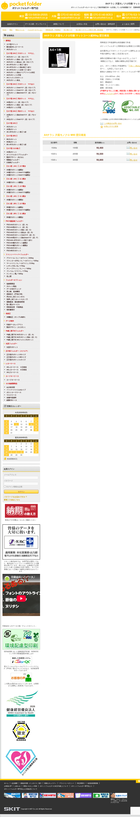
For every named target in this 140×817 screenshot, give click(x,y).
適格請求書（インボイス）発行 (30, 783)
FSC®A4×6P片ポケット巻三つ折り (19, 240)
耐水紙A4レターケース (15, 47)
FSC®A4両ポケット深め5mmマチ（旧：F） (23, 238)
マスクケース (11, 395)
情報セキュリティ (50, 783)
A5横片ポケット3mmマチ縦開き (18, 192)
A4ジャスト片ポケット (15, 78)
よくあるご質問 (128, 24)
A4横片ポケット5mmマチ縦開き (18, 175)
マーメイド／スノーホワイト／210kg (20, 263)
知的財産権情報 (93, 783)
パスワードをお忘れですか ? (15, 496)
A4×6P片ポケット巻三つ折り (17, 65)
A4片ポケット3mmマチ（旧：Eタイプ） (21, 88)
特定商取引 (81, 783)
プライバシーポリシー (66, 783)
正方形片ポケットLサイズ (16, 360)
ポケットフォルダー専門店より (81, 786)
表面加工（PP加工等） (15, 294)
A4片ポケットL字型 (14, 75)
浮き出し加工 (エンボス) (15, 297)
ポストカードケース (14, 392)
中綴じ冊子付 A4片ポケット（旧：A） (21, 335)
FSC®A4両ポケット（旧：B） (18, 227)
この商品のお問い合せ (113, 123)
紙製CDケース (12, 400)
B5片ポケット (12, 139)
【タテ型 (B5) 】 (12, 135)
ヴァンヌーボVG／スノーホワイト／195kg (22, 261)
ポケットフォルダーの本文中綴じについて (54, 786)
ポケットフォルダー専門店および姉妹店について (20, 789)
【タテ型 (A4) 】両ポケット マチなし (20, 98)
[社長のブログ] (119, 797)
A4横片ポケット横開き (15, 182)
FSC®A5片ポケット (14, 248)
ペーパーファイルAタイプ (16, 390)
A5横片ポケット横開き (15, 200)
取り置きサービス (13, 304)
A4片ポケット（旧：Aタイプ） (18, 57)
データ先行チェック (14, 289)
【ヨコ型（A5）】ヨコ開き (16, 196)
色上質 (9, 276)
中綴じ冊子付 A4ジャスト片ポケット (20, 340)
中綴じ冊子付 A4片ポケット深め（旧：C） (22, 337)
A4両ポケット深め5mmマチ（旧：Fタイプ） (21, 116)
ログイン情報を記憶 (14, 486)
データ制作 (10, 321)
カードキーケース (12, 376)
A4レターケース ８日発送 (17, 370)
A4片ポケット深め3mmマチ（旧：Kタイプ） (21, 94)
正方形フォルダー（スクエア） (17, 351)
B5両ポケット (12, 142)
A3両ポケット (12, 152)
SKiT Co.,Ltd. (33, 809)
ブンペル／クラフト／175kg (17, 271)
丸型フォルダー (11, 343)
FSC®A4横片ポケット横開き (17, 245)
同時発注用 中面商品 (15, 307)
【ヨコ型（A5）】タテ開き (16, 186)
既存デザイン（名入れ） (16, 157)
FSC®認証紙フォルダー (14, 221)
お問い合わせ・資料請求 (105, 24)
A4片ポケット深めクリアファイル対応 (21, 72)
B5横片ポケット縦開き (15, 207)
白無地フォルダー (13, 162)
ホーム (6, 783)
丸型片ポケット (12, 347)
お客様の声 (8, 786)
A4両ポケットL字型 (14, 107)
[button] (109, 107)
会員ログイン (12, 24)
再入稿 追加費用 (13, 291)
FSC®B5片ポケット (14, 251)
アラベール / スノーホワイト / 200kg (20, 258)
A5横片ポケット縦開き (15, 190)
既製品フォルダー (13, 160)
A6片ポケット (12, 49)
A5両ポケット (12, 129)
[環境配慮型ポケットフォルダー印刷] (21, 649)
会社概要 (14, 783)
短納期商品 (11, 284)
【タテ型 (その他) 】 (13, 148)
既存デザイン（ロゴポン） (16, 327)
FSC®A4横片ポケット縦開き (17, 243)
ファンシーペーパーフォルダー (17, 254)
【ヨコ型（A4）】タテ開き (16, 166)
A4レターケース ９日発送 (17, 367)
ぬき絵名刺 (11, 387)
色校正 (8, 313)
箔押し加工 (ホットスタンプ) (17, 299)
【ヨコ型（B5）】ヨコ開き (16, 213)
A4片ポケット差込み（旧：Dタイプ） (20, 62)
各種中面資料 (11, 398)
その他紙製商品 (11, 383)
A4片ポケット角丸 (13, 80)
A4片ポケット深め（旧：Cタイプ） (20, 59)
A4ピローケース (12, 372)
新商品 (8, 40)
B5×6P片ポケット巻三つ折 (16, 144)
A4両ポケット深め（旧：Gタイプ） (20, 105)
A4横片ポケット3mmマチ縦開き (18, 172)
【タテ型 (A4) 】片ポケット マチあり (20, 84)
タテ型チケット (12, 44)
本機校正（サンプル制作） (16, 317)
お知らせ (17, 786)
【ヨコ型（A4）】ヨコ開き (16, 178)
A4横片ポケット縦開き (15, 170)
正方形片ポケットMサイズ (16, 357)
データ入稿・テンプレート (35, 24)
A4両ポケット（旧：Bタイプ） (18, 102)
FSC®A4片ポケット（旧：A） (18, 225)
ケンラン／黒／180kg (15, 274)
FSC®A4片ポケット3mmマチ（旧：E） (21, 235)
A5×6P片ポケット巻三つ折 (16, 132)
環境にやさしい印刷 (30, 786)
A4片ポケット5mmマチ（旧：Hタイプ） (21, 90)
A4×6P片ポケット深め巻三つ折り (19, 67)
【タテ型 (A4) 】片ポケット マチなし (20, 53)
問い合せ (133, 147)
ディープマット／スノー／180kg (19, 269)
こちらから (109, 93)
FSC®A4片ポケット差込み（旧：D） (20, 232)
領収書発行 (11, 310)
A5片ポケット (12, 127)
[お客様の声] (21, 681)
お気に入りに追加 (111, 126)
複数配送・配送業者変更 (16, 302)
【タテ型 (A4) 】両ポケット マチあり (20, 111)
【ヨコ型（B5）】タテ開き (16, 203)
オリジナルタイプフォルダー (17, 155)
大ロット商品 (11, 286)
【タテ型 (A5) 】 (12, 123)
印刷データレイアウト (15, 325)
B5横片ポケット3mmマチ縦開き (18, 210)
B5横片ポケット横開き (15, 217)
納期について (58, 24)
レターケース (11, 363)
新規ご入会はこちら (12, 499)
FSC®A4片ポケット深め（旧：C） (19, 230)
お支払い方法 (82, 24)
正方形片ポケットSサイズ (16, 355)
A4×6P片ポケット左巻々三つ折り (19, 70)
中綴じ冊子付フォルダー (15, 331)
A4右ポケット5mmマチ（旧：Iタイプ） (21, 119)
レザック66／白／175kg (16, 266)
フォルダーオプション (14, 280)
